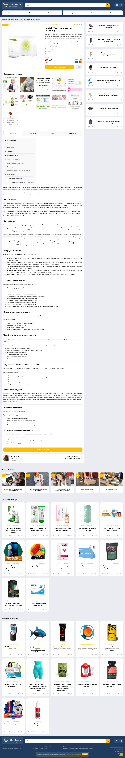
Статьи (93, 13)
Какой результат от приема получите (17, 167)
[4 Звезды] (80, 24)
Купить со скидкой (59, 67)
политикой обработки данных (73, 754)
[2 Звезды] (76, 24)
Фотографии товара (12, 144)
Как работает (10, 151)
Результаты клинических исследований (18, 170)
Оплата (53, 133)
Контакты (113, 13)
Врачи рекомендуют (12, 174)
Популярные (52, 13)
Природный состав (12, 155)
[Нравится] (79, 67)
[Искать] (108, 5)
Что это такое (11, 147)
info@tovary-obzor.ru (119, 751)
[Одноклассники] (121, 5)
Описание (13, 133)
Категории (12, 13)
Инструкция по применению (15, 163)
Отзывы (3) (72, 133)
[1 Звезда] (74, 24)
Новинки (32, 13)
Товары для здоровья (12, 19)
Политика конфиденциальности (116, 747)
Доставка (33, 133)
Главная (4, 19)
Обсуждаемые (72, 13)
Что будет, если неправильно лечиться (23, 182)
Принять (85, 754)
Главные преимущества (13, 159)
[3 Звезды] (78, 24)
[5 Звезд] (81, 24)
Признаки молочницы (15, 178)
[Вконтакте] (116, 5)
